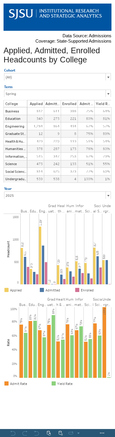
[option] (21, 290)
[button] (109, 289)
